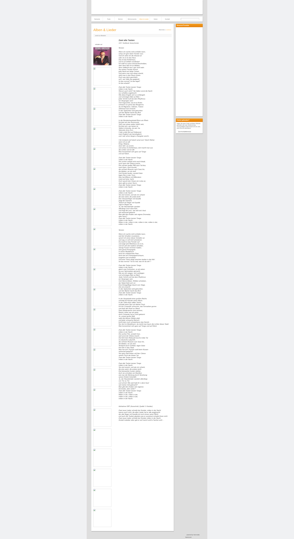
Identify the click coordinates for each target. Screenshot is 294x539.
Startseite (97, 19)
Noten (156, 19)
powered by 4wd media (193, 534)
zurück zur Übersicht (100, 35)
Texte (108, 19)
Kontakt (167, 19)
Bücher (120, 19)
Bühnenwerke (132, 19)
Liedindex (168, 29)
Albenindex (162, 29)
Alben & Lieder (144, 19)
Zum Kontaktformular (184, 131)
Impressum (188, 537)
